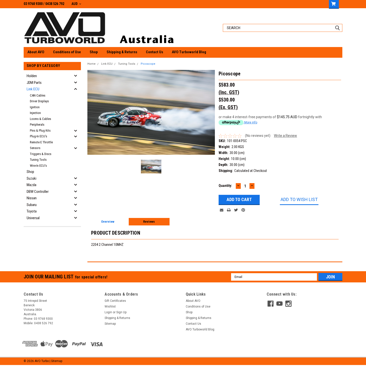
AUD (74, 4)
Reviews (149, 221)
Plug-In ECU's (38, 136)
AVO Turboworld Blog (189, 52)
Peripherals (37, 124)
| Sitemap (56, 361)
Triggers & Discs (40, 154)
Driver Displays (39, 101)
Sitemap (110, 323)
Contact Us (154, 52)
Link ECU (33, 89)
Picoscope (148, 63)
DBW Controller (38, 191)
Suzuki (31, 178)
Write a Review (285, 136)
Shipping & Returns (122, 52)
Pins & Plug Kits (40, 130)
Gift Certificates (115, 301)
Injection (35, 113)
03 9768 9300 (33, 4)
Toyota (32, 211)
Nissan (32, 198)
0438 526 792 (54, 4)
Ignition (35, 107)
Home (91, 63)
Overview (107, 221)
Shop (94, 52)
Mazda (31, 185)
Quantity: (225, 186)
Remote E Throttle (41, 142)
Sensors (35, 148)
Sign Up (121, 312)
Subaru (32, 205)
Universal (33, 218)
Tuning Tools (38, 159)
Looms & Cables (40, 119)
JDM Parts (34, 82)
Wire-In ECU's (38, 165)
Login (108, 312)
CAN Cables (37, 95)
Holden (32, 76)
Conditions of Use (67, 52)
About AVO (35, 52)
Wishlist (110, 306)
